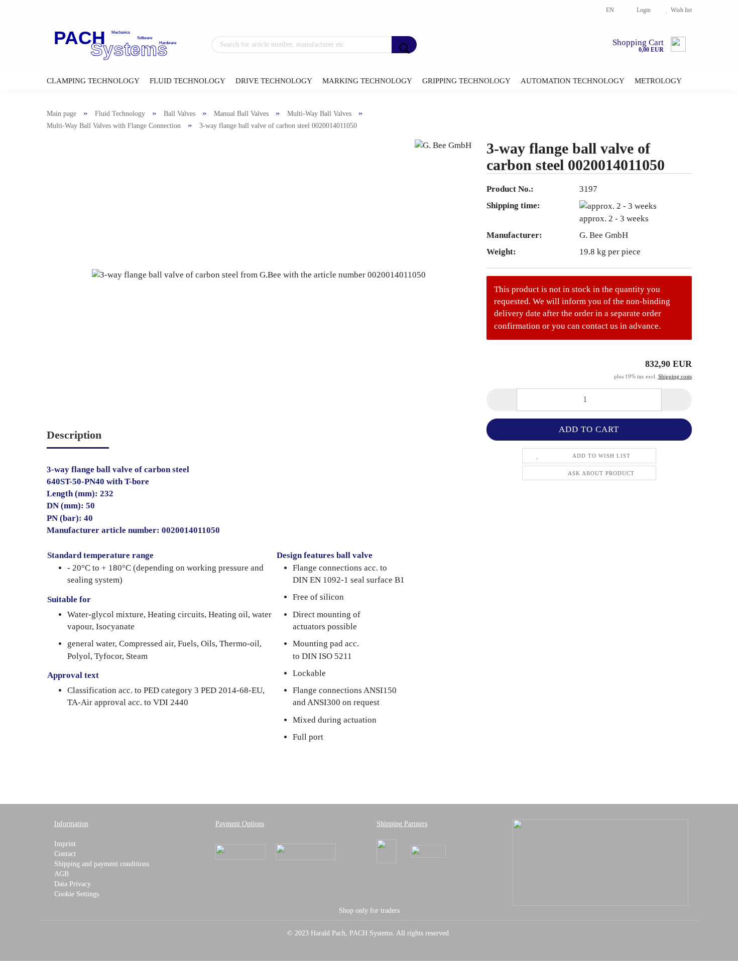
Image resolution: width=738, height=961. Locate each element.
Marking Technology (367, 81)
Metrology (658, 81)
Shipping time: (513, 205)
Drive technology (273, 81)
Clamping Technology (93, 81)
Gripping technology (466, 81)
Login (642, 10)
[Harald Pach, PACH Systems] (116, 45)
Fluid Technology (187, 81)
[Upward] (710, 945)
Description (74, 435)
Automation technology (573, 81)
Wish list (680, 10)
